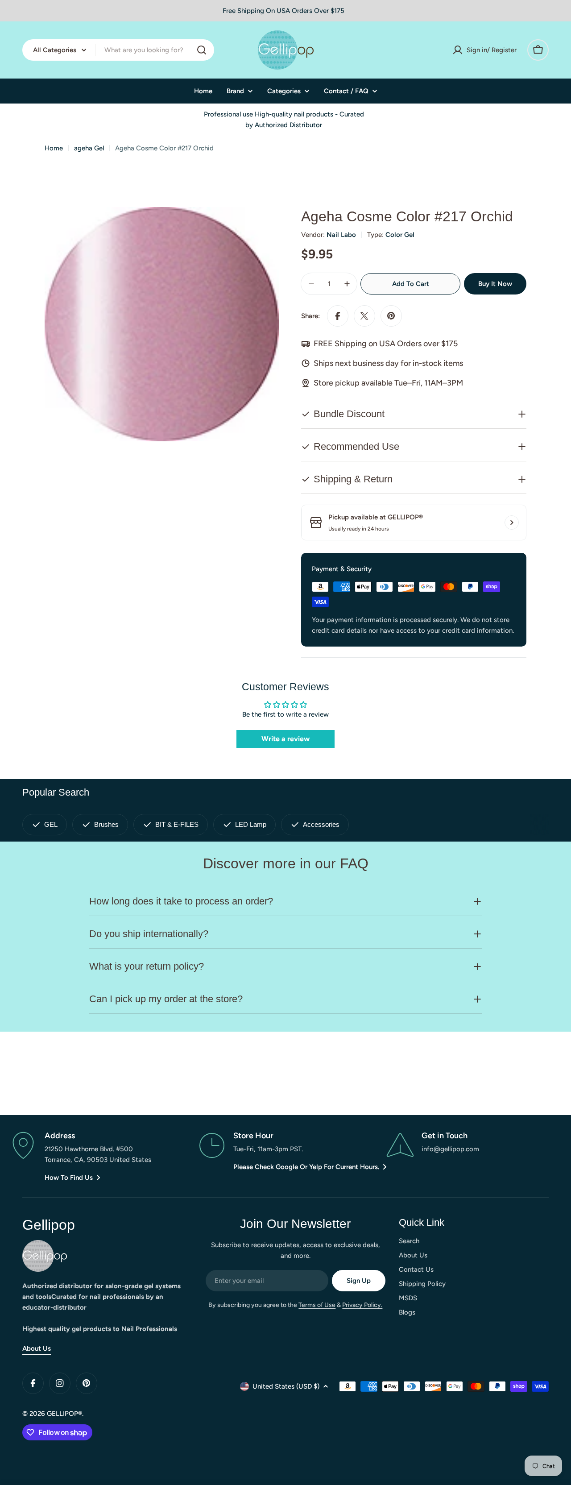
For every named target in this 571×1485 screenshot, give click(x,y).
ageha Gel (89, 148)
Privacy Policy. (362, 1305)
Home (54, 148)
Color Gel (399, 235)
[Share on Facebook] (337, 316)
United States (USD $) (285, 1386)
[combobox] (118, 50)
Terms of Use (316, 1305)
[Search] (201, 50)
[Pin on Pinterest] (391, 316)
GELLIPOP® (64, 1414)
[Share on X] (364, 316)
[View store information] (512, 522)
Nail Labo (341, 235)
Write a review (285, 738)
